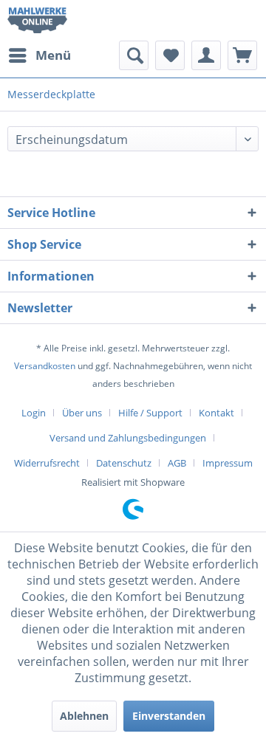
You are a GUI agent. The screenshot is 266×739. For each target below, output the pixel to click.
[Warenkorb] (242, 55)
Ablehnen (84, 716)
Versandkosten (44, 366)
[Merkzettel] (170, 55)
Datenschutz (123, 463)
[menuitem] (39, 55)
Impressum (227, 463)
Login (33, 412)
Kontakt (216, 412)
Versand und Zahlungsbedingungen (128, 437)
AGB (177, 463)
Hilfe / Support (150, 412)
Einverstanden (168, 716)
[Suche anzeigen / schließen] (134, 55)
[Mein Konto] (206, 55)
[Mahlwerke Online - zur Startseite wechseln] (37, 20)
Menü (53, 55)
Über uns (82, 412)
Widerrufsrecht (47, 463)
